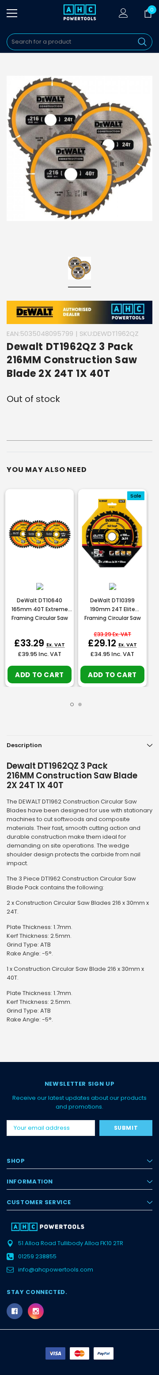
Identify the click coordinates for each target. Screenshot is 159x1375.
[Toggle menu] (12, 13)
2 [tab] (80, 704)
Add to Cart (39, 674)
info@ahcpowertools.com (55, 1269)
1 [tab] (72, 704)
